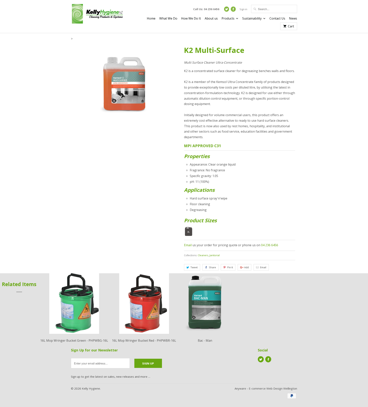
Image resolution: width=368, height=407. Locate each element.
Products (228, 19)
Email (188, 245)
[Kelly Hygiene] (98, 14)
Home (151, 19)
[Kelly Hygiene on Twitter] (226, 9)
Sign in (243, 9)
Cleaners (203, 255)
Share (212, 267)
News (293, 19)
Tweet (194, 267)
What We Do (168, 19)
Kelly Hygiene (91, 388)
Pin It (230, 267)
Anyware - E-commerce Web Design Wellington (266, 388)
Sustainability (252, 19)
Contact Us (277, 19)
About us (211, 19)
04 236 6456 (269, 245)
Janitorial (214, 255)
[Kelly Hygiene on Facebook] (233, 9)
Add (246, 267)
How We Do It (191, 19)
